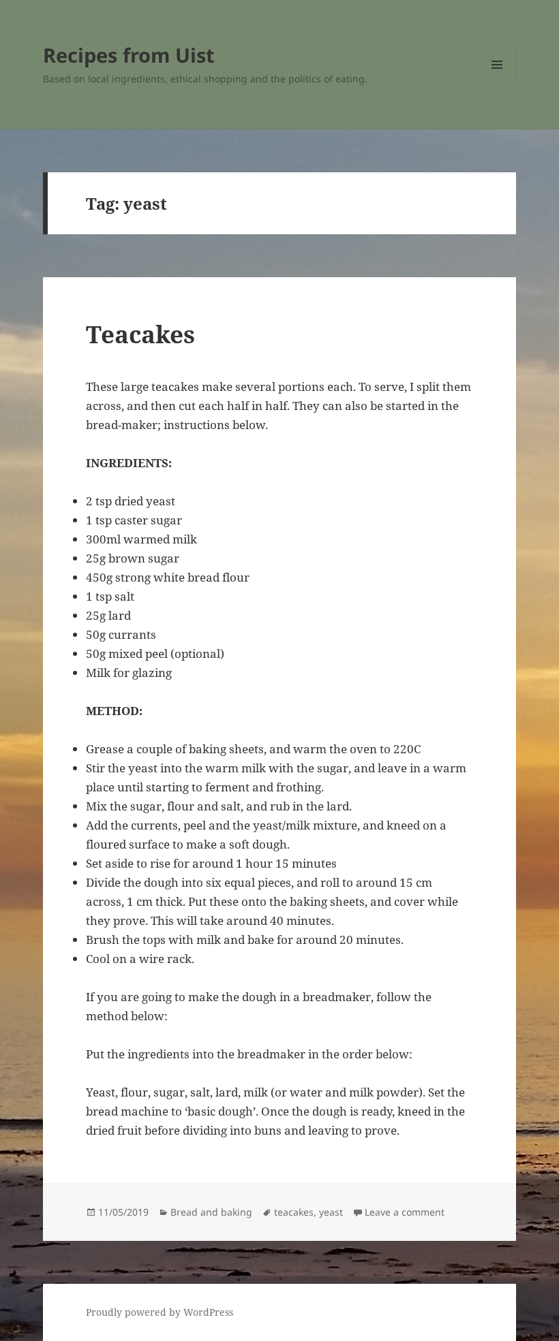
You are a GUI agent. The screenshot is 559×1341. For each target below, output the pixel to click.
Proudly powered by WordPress (159, 1312)
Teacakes (140, 334)
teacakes (294, 1211)
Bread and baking (211, 1211)
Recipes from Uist (129, 55)
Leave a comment (404, 1211)
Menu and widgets (497, 83)
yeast (331, 1211)
